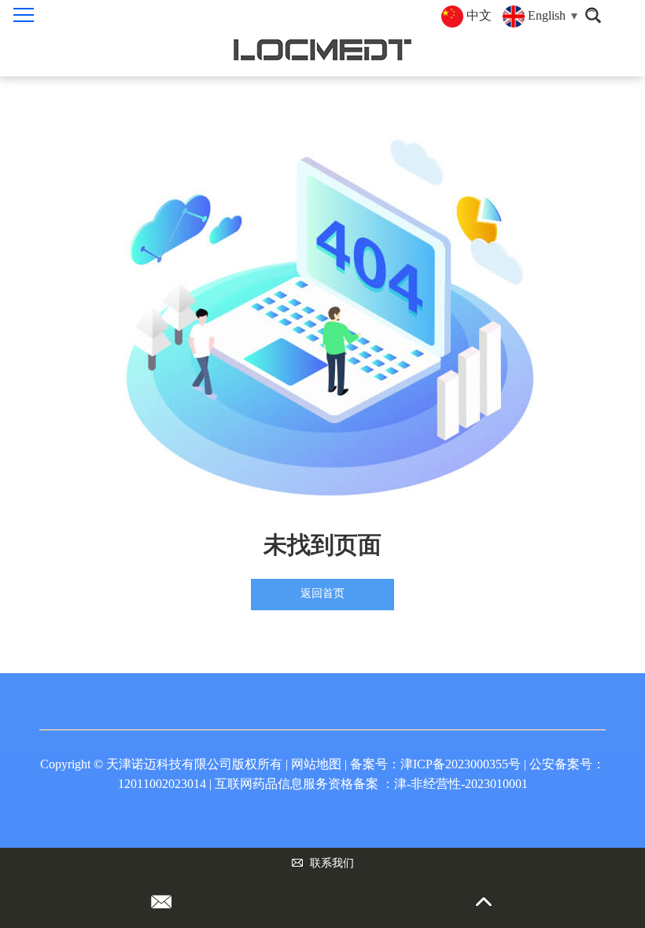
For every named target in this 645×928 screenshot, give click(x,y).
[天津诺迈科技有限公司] (322, 50)
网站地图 (316, 764)
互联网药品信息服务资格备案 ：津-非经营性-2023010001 (371, 783)
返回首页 (322, 593)
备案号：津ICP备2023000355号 (435, 764)
